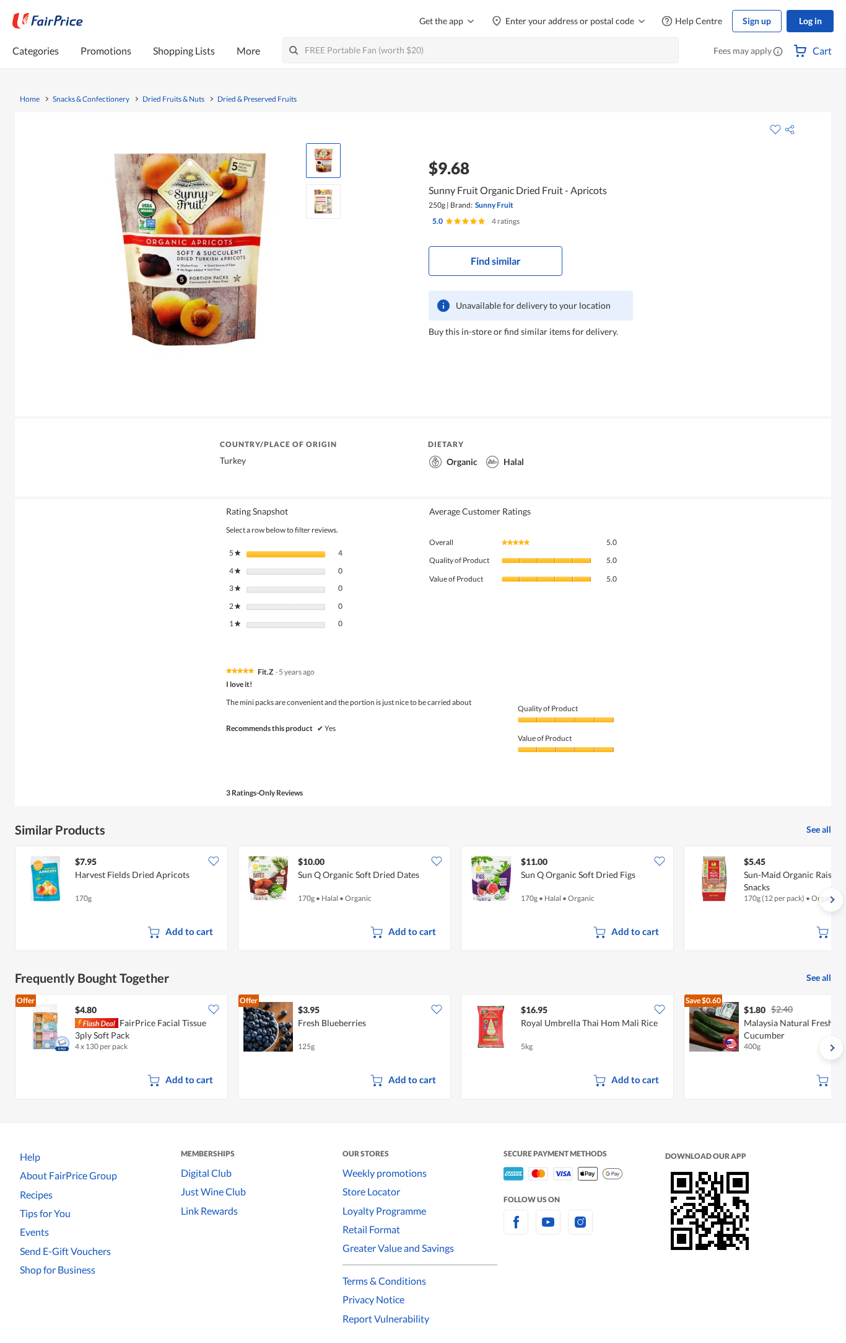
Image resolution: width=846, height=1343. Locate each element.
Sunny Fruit (494, 205)
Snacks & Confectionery (91, 99)
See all (818, 829)
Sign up (757, 21)
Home (30, 99)
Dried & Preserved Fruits (257, 99)
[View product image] (323, 160)
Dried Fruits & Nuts (173, 99)
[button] (778, 52)
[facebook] (516, 1229)
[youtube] (548, 1229)
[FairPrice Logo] (47, 21)
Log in (810, 21)
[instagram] (580, 1229)
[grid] (423, 900)
